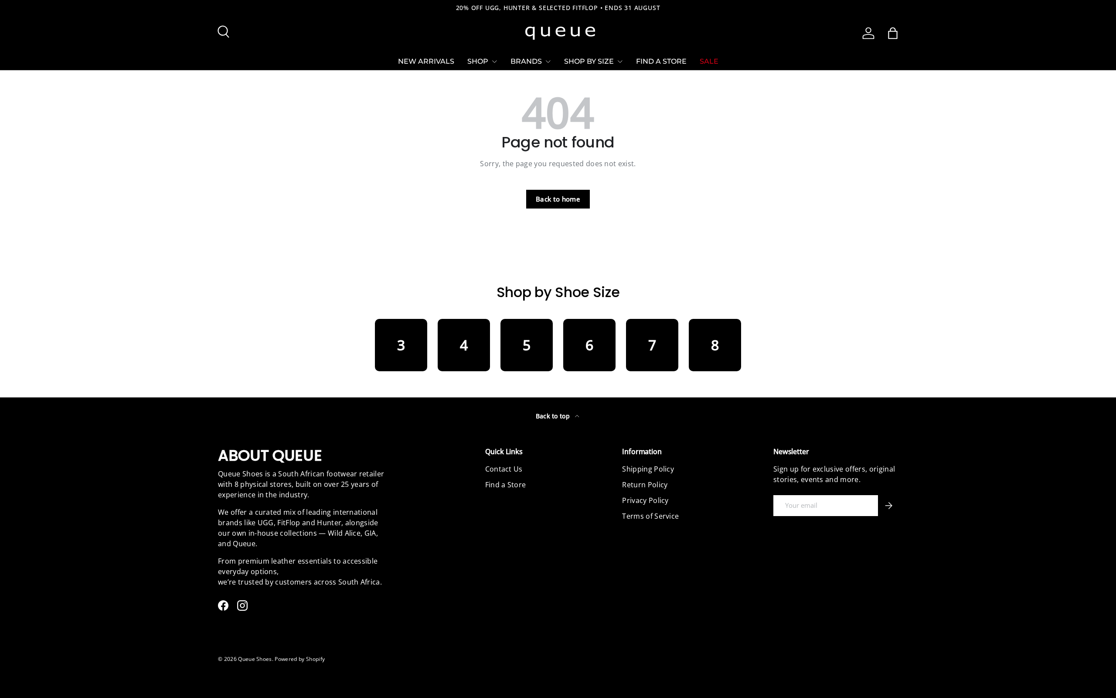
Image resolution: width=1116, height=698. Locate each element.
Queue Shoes (255, 659)
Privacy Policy (645, 500)
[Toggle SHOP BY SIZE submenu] (620, 61)
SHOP (477, 61)
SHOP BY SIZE (589, 61)
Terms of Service (650, 516)
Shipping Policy (648, 469)
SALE (709, 61)
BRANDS (526, 61)
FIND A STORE (661, 61)
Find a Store (505, 484)
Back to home (558, 199)
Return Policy (644, 484)
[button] (892, 33)
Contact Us (504, 469)
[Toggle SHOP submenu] (494, 61)
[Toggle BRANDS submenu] (548, 61)
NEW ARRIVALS (426, 61)
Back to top (554, 416)
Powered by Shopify (300, 659)
